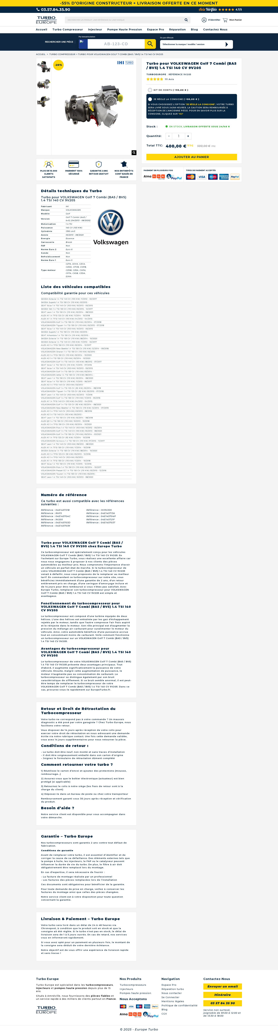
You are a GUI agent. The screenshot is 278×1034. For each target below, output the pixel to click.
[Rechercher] (150, 44)
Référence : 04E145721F (100, 491)
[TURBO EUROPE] (46, 20)
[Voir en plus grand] (134, 125)
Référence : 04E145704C (55, 488)
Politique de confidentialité (180, 977)
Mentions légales (173, 973)
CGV (164, 986)
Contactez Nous (215, 29)
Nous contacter (172, 965)
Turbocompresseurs (133, 957)
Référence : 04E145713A (100, 485)
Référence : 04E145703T (100, 495)
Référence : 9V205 (52, 491)
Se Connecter (170, 969)
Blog (194, 29)
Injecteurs (126, 961)
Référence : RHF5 (51, 485)
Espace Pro (155, 29)
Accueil (41, 29)
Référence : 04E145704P (101, 488)
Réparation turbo (173, 961)
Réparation (177, 29)
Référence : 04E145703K (55, 498)
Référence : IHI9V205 (99, 482)
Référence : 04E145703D (55, 495)
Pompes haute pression (135, 965)
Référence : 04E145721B (55, 482)
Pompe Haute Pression (124, 29)
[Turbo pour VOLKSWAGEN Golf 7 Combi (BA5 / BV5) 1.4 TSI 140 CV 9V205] (46, 69)
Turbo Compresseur (67, 29)
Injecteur (95, 29)
